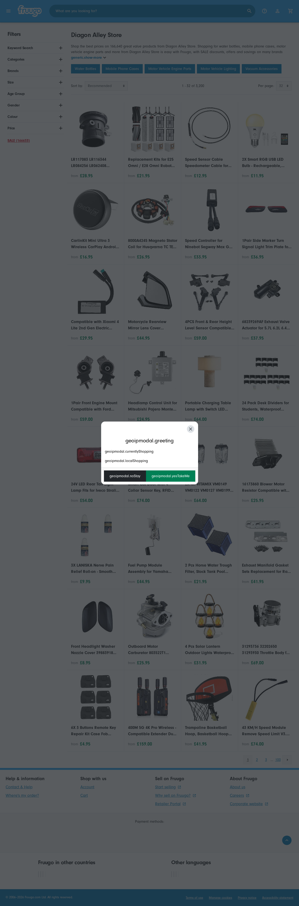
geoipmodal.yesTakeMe (171, 476)
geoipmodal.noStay (125, 476)
